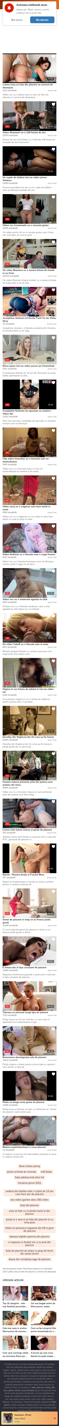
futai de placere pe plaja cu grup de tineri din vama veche (29, 1252)
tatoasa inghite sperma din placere (29, 1236)
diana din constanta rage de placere (29, 1259)
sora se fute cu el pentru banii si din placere (29, 1212)
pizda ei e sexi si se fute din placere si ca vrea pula (29, 1221)
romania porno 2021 (29, 1183)
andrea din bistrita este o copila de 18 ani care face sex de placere (29, 1193)
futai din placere (29, 1205)
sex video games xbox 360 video (29, 1199)
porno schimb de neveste (21, 1171)
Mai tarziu (16, 19)
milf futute (46, 1171)
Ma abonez (42, 19)
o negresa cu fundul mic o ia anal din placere (29, 1244)
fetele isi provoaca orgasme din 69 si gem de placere (29, 1229)
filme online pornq (29, 1166)
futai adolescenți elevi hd (29, 1177)
